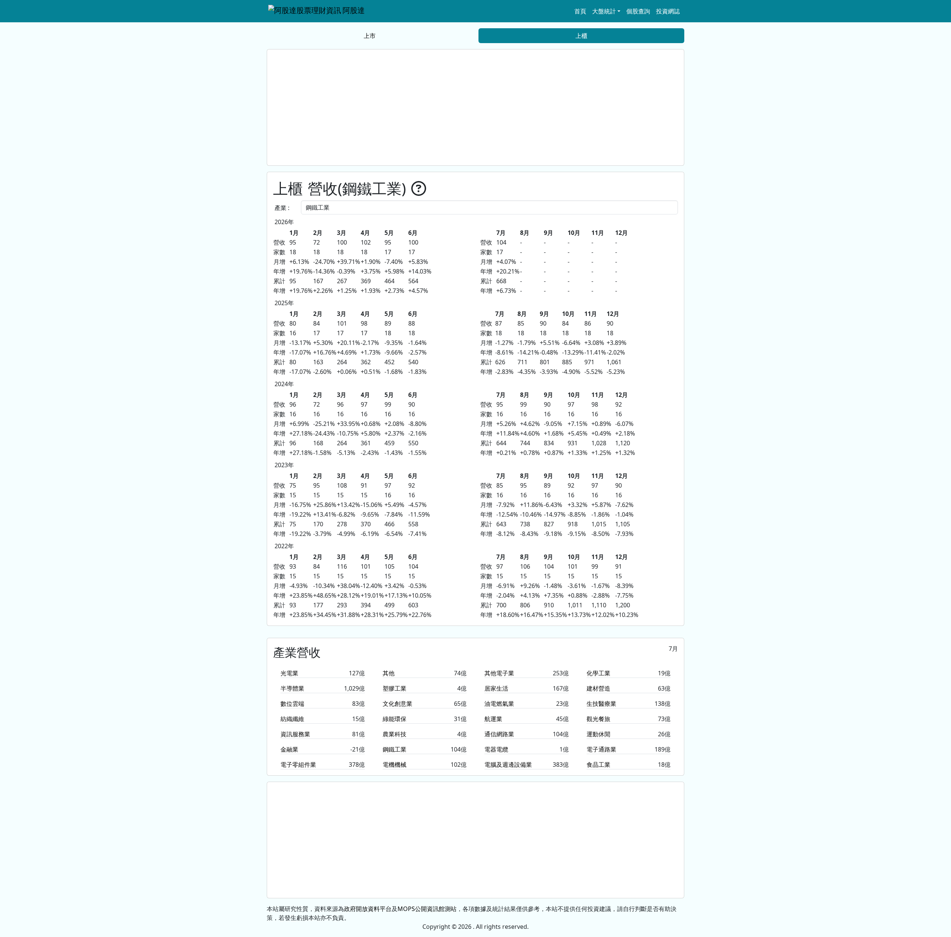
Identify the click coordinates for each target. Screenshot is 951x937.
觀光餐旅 (598, 719)
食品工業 (598, 764)
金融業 (289, 749)
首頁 (580, 11)
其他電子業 (499, 673)
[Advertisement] (475, 107)
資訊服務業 (295, 734)
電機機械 (394, 764)
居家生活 (496, 688)
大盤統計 (604, 11)
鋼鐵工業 (394, 749)
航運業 (493, 719)
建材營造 (598, 688)
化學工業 (598, 673)
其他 (389, 673)
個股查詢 (638, 11)
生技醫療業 (601, 703)
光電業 (289, 673)
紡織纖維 (292, 719)
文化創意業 (397, 703)
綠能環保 (394, 719)
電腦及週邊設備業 (508, 764)
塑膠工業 (394, 688)
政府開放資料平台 (368, 909)
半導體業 (292, 688)
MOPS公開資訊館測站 (427, 909)
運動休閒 (598, 734)
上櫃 (581, 36)
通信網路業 (499, 734)
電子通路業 (601, 749)
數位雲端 (292, 703)
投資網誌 (668, 11)
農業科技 (394, 734)
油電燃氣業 (499, 703)
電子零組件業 (298, 764)
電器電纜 (496, 749)
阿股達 (354, 10)
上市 (370, 36)
